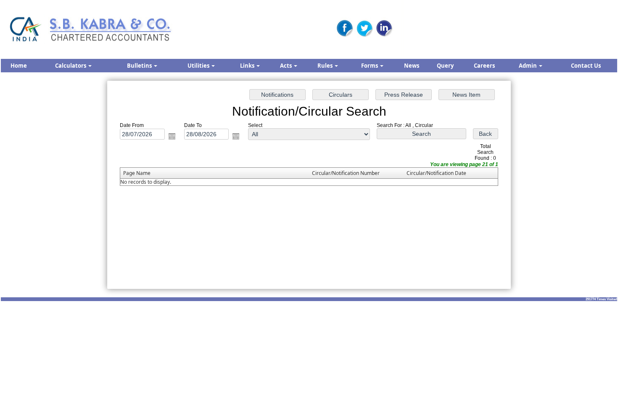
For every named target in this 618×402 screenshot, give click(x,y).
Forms (370, 65)
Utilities (199, 65)
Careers (484, 65)
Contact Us (586, 65)
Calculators (71, 65)
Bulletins (140, 65)
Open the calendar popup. (172, 136)
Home (19, 65)
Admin (528, 65)
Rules (325, 65)
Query (445, 65)
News (411, 65)
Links (248, 65)
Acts (286, 65)
